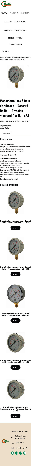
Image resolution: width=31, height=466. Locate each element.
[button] (28, 65)
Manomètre (8, 57)
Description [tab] (6, 133)
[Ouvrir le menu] (15, 459)
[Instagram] (16, 453)
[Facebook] (12, 453)
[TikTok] (20, 453)
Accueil (2, 57)
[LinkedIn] (24, 453)
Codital (7, 128)
